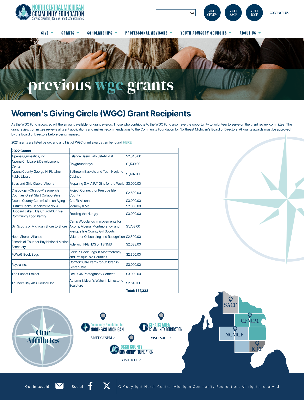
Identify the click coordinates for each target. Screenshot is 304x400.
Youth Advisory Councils (204, 33)
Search (192, 12)
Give (45, 33)
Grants (67, 33)
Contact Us (279, 12)
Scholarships (100, 33)
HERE (127, 142)
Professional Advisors (146, 33)
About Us (248, 33)
